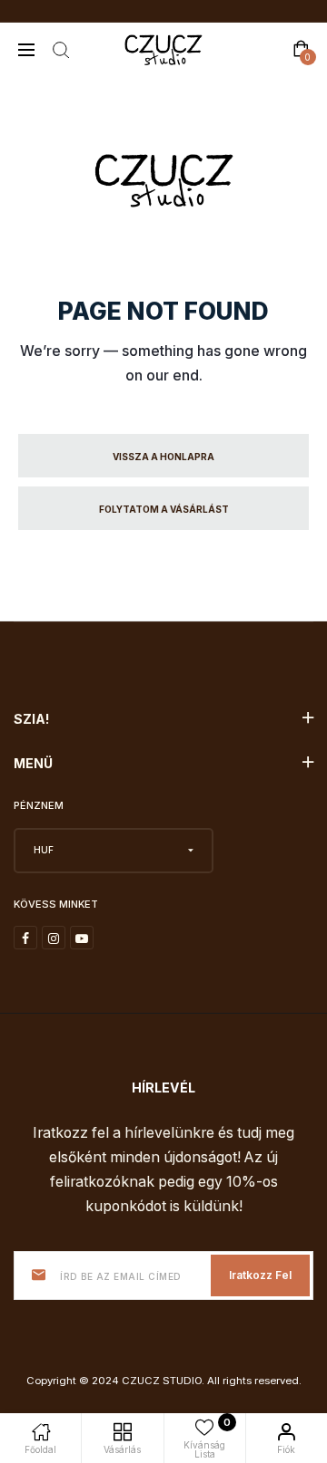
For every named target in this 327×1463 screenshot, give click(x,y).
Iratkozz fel (260, 1275)
